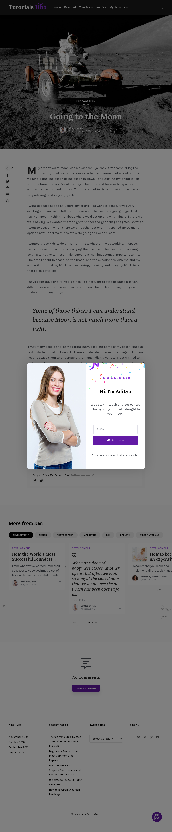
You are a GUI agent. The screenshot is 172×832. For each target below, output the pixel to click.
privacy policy (131, 455)
